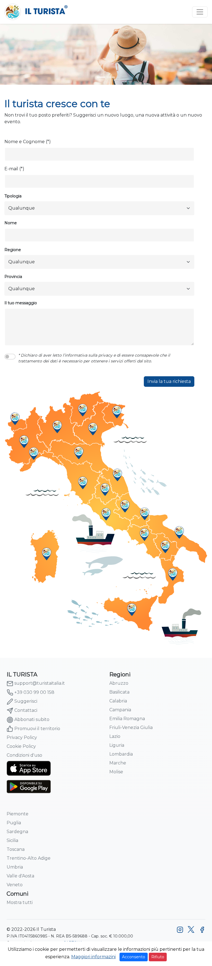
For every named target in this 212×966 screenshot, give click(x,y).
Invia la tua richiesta (169, 381)
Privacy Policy (22, 737)
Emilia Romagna (127, 718)
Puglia (14, 822)
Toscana (16, 849)
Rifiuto (157, 956)
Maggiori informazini (93, 956)
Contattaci (25, 710)
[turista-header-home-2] (111, 77)
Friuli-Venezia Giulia (131, 727)
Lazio (114, 736)
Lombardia (121, 754)
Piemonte (17, 813)
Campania (120, 709)
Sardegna (17, 831)
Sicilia (12, 840)
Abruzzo (118, 683)
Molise (116, 771)
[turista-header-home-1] (101, 77)
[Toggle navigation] (200, 11)
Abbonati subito (31, 719)
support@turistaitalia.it (39, 683)
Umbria (15, 867)
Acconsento (133, 956)
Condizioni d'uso (24, 755)
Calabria (118, 701)
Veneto (15, 884)
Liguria (116, 745)
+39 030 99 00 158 (34, 692)
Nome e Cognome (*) (27, 141)
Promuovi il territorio (37, 728)
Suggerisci (25, 701)
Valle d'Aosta (20, 876)
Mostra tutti (20, 902)
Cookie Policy (21, 746)
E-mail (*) (14, 168)
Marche (117, 763)
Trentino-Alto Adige (29, 858)
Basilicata (119, 692)
